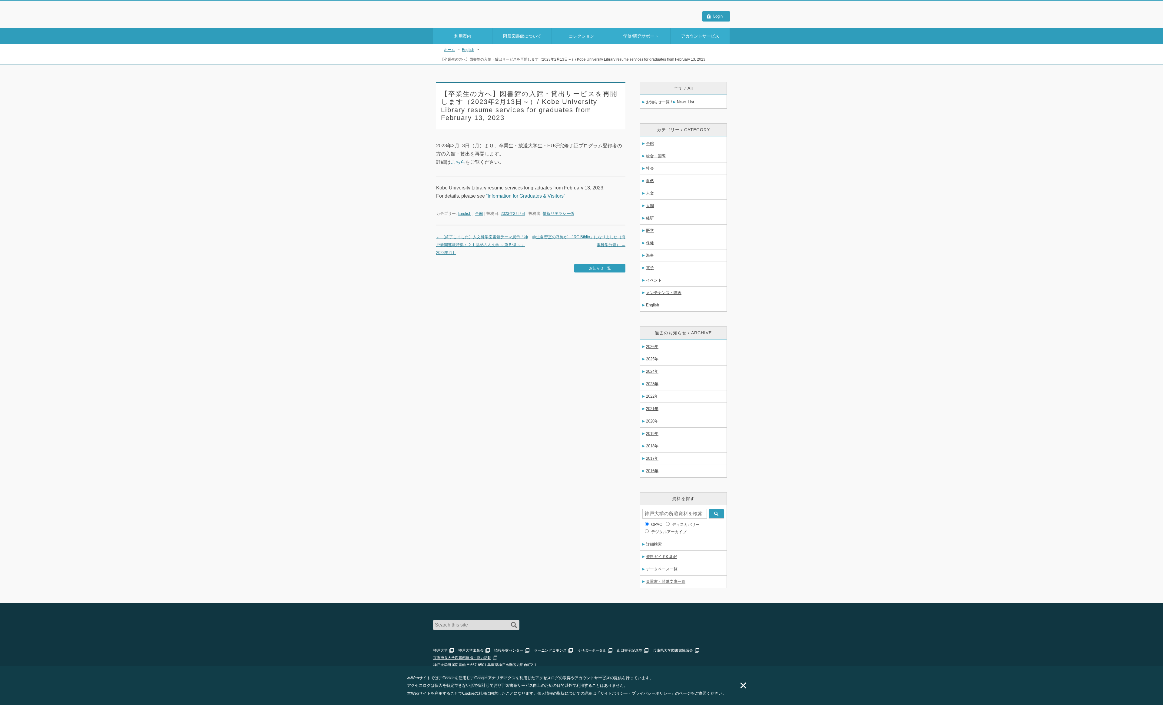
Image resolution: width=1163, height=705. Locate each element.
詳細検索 (654, 544)
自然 (650, 181)
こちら (458, 162)
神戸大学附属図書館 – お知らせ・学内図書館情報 (468, 12)
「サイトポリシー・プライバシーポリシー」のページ (643, 693)
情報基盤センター (508, 650)
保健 (650, 243)
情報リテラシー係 (558, 213)
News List (685, 102)
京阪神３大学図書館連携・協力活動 (462, 658)
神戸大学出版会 (471, 650)
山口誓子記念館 (629, 650)
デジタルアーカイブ (669, 532)
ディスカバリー (686, 524)
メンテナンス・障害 (663, 292)
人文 (650, 193)
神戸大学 (440, 650)
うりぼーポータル (591, 650)
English (464, 213)
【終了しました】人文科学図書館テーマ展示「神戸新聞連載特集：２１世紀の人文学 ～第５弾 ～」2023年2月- (482, 245)
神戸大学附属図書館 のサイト (460, 20)
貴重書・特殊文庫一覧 (665, 581)
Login (718, 16)
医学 (650, 230)
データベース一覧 (662, 569)
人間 (650, 205)
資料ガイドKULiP (661, 556)
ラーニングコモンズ (550, 650)
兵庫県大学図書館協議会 (673, 650)
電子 (650, 268)
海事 (650, 255)
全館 (479, 213)
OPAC (656, 524)
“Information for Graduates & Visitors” (525, 196)
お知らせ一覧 (600, 268)
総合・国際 (656, 156)
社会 (650, 168)
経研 (650, 218)
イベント (654, 280)
